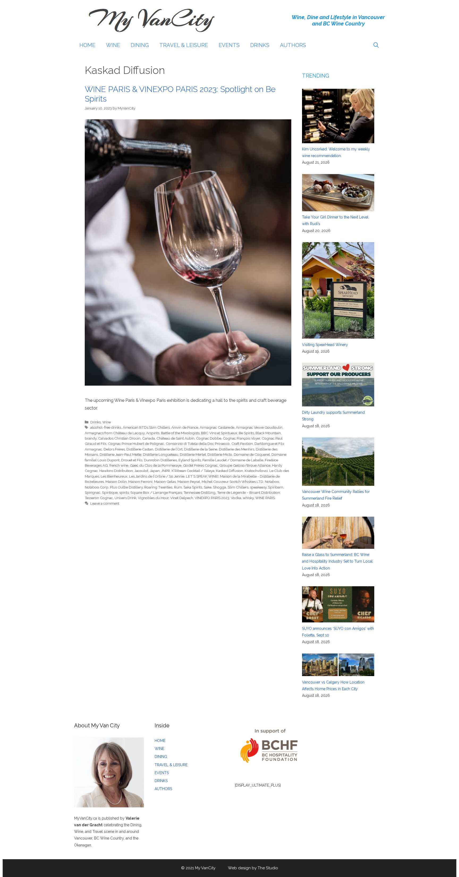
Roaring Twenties (158, 487)
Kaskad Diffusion (229, 471)
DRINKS (259, 45)
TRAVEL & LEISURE (183, 45)
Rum (178, 487)
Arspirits (152, 433)
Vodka (236, 498)
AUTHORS (293, 45)
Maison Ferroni (140, 481)
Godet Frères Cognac (200, 465)
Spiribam (275, 487)
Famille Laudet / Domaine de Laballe (232, 460)
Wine (106, 422)
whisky (248, 498)
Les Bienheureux (114, 476)
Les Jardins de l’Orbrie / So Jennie (156, 476)
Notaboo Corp (96, 487)
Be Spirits (246, 433)
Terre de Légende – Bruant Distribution (248, 492)
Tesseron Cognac (99, 498)
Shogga (219, 487)
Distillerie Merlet (193, 454)
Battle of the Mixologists (180, 433)
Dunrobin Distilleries (160, 460)
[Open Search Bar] (376, 45)
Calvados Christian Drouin (119, 438)
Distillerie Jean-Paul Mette (120, 454)
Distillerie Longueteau (160, 454)
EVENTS (229, 45)
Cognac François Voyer (241, 438)
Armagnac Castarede (217, 427)
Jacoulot (141, 471)
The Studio (268, 868)
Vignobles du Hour (153, 498)
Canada (148, 438)
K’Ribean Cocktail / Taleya (193, 471)
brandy (90, 438)
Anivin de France (184, 427)
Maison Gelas (165, 481)
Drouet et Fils (131, 460)
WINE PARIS (265, 498)
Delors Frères (114, 449)
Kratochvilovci (256, 471)
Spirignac (92, 492)
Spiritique (110, 492)
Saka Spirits (193, 487)
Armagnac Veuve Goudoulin (259, 427)
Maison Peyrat (188, 481)
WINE (113, 45)
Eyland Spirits (189, 460)
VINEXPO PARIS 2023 (212, 498)
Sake (207, 487)
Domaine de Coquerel (252, 454)
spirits (124, 492)
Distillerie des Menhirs (236, 449)
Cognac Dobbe (208, 438)
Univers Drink (125, 498)
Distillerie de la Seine (200, 449)
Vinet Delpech (181, 498)
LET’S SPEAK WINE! (202, 476)
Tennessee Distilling (199, 492)
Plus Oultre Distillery (126, 487)
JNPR (165, 471)
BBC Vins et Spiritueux (219, 433)
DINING (140, 45)
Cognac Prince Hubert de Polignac (136, 443)
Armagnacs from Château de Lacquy (114, 433)
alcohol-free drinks (105, 427)
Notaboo (272, 481)
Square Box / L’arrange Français (156, 492)
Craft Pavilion (242, 443)
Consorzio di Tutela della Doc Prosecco (198, 443)
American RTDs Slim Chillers (146, 427)
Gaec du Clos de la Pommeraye (155, 465)
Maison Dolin (116, 481)
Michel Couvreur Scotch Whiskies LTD (232, 481)
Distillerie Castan (139, 449)
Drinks (95, 422)
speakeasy (258, 487)
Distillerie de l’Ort (168, 449)
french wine (118, 465)
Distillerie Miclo (219, 454)
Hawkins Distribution (116, 471)
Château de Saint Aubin (175, 438)
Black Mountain (268, 433)
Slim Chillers (238, 487)
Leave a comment (104, 503)
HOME (87, 45)
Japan (155, 471)
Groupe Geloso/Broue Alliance (244, 465)
